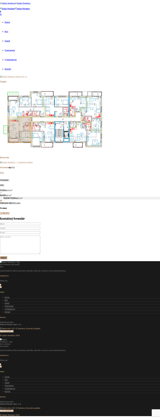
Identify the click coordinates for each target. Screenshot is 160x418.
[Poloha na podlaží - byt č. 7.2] (54, 152)
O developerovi (11, 59)
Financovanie (10, 50)
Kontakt (8, 69)
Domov (7, 22)
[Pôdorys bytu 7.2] (13, 77)
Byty (6, 31)
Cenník (7, 41)
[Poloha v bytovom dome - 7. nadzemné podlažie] (16, 162)
